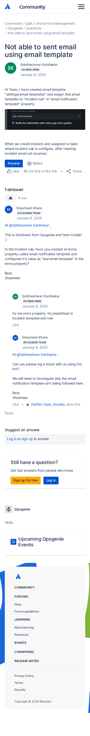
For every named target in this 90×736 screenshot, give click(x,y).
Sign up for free (25, 480)
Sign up (27, 439)
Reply (9, 413)
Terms (18, 683)
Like (15, 325)
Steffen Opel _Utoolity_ (48, 404)
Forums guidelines (26, 611)
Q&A (28, 23)
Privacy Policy (24, 676)
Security (20, 689)
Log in (12, 439)
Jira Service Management (55, 23)
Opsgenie (15, 28)
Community (32, 6)
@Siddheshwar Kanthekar (29, 225)
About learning (24, 627)
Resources (21, 634)
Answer (14, 163)
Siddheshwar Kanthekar (39, 64)
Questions (33, 28)
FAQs (17, 604)
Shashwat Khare (29, 208)
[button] (45, 119)
